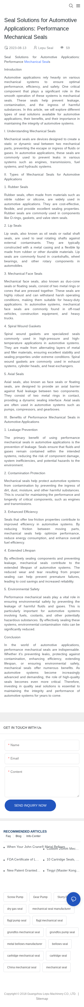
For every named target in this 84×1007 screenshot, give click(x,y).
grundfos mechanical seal (23, 932)
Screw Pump (15, 897)
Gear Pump (40, 897)
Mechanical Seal (36, 62)
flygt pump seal (16, 920)
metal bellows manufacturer (24, 944)
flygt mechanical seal (49, 920)
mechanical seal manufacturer (51, 908)
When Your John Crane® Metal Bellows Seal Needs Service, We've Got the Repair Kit (37, 847)
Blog (18, 836)
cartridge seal (58, 955)
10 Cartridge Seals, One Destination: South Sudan (63, 859)
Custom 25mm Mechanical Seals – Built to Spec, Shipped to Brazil (63, 848)
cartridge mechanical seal (23, 955)
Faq (8, 836)
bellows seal (60, 944)
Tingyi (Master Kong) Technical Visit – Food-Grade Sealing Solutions (63, 870)
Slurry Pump (65, 897)
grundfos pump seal (62, 932)
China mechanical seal (21, 967)
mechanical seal (56, 967)
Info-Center (33, 836)
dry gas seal (15, 908)
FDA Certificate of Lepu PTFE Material (24, 859)
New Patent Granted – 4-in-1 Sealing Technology (24, 870)
